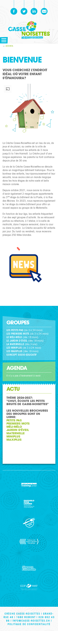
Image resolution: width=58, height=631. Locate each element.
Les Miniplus (14, 347)
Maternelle (16, 433)
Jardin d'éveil (18, 430)
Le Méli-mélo (14, 337)
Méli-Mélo (14, 427)
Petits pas (14, 420)
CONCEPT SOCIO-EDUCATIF (21, 354)
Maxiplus (14, 439)
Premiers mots (17, 423)
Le (7, 351)
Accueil (9, 46)
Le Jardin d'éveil (16, 340)
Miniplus (13, 436)
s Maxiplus (15, 351)
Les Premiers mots (17, 333)
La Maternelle (15, 344)
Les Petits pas (14, 330)
